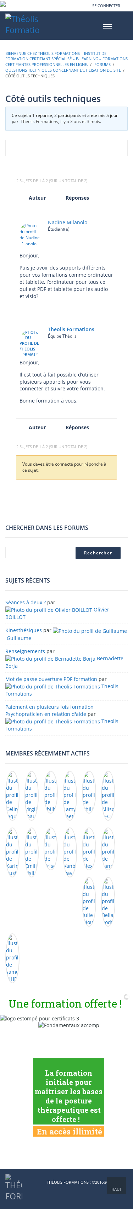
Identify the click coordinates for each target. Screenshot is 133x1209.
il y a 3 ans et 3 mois (80, 121)
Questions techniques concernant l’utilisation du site (63, 70)
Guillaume (19, 638)
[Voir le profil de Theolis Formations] (52, 686)
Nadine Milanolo (67, 222)
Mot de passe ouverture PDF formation (51, 679)
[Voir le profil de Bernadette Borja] (50, 658)
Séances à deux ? (25, 602)
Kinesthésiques (23, 630)
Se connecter (106, 5)
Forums (102, 64)
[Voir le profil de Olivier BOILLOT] (48, 609)
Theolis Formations (39, 121)
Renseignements (25, 651)
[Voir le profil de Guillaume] (90, 630)
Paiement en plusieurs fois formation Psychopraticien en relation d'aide (49, 710)
